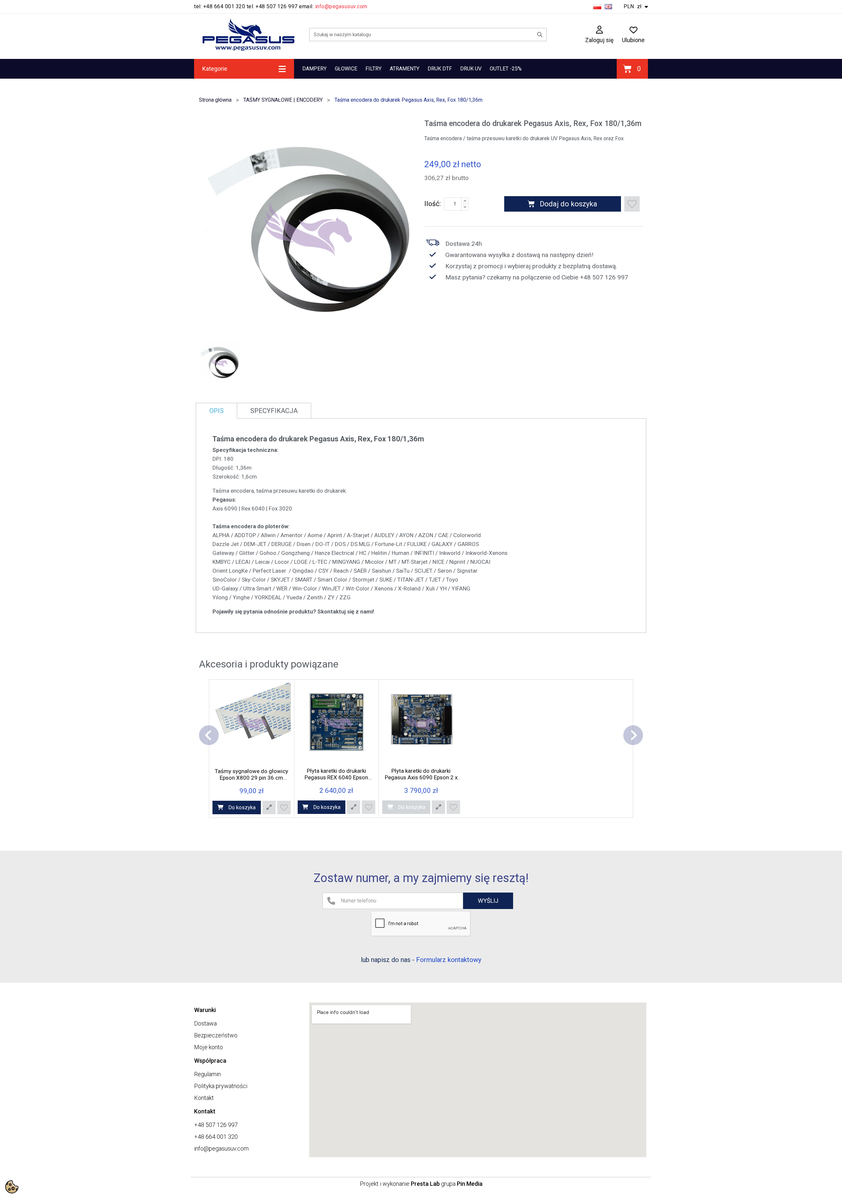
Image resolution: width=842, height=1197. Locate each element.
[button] (205, 229)
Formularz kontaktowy (448, 960)
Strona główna (215, 100)
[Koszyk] (632, 69)
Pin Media (470, 1183)
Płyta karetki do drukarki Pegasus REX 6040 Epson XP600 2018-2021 (336, 774)
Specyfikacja (274, 411)
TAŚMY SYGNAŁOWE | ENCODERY (283, 100)
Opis (216, 411)
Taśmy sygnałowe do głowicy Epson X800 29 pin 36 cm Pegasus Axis (251, 774)
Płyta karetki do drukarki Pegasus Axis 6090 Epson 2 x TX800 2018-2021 (421, 774)
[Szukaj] (539, 34)
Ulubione (633, 40)
